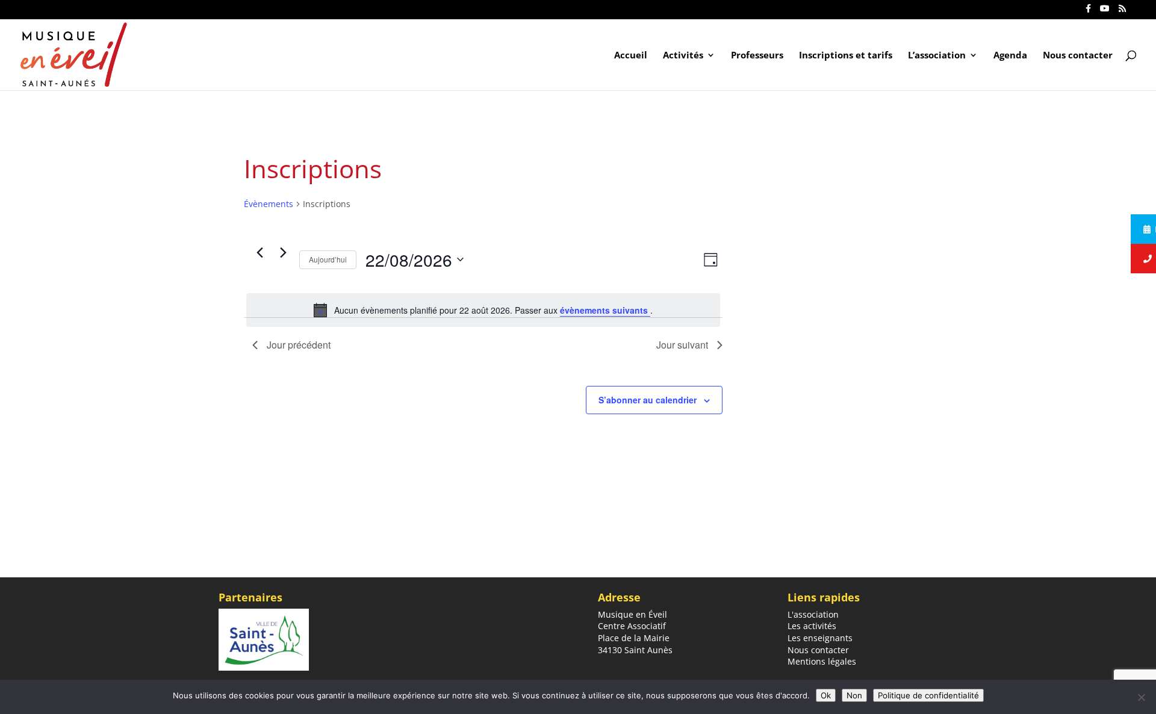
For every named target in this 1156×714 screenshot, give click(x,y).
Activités (683, 56)
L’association (937, 56)
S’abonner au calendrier (647, 400)
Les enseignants (820, 638)
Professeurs (757, 56)
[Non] (1141, 697)
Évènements (268, 204)
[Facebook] (1088, 11)
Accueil (630, 56)
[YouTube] (1105, 11)
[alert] (483, 310)
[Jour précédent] (259, 253)
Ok (826, 695)
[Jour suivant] (283, 253)
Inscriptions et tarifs (845, 56)
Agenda (1010, 56)
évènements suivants (605, 310)
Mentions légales (822, 661)
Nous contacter (1078, 56)
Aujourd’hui (328, 259)
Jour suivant (682, 345)
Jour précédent (299, 345)
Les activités (812, 626)
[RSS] (1122, 11)
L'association (813, 614)
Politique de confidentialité (928, 695)
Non (854, 695)
